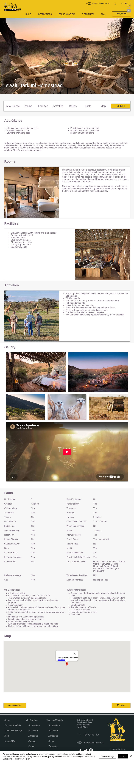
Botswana (33, 730)
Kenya (31, 746)
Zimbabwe (33, 736)
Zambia (31, 741)
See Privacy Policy (22, 758)
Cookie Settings (107, 756)
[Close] (130, 756)
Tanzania (52, 746)
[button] (129, 10)
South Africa (34, 725)
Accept (122, 756)
